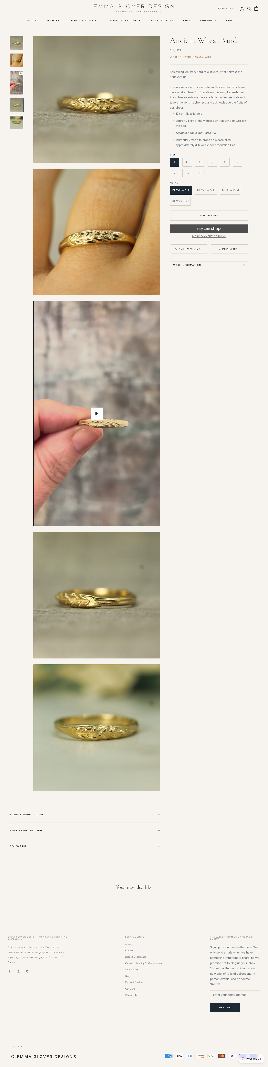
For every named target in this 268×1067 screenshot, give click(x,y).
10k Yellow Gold (181, 190)
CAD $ (15, 1046)
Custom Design (162, 20)
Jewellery (53, 20)
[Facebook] (9, 970)
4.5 (187, 162)
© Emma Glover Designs (44, 1056)
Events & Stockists (85, 20)
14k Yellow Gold (206, 190)
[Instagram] (18, 970)
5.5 (212, 162)
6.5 (237, 162)
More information (187, 265)
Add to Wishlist (191, 249)
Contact (232, 20)
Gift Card (130, 989)
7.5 (187, 172)
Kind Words (208, 20)
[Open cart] (256, 8)
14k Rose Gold (230, 190)
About (32, 20)
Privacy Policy (132, 995)
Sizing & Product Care (27, 814)
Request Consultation (135, 957)
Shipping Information (26, 830)
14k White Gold (180, 201)
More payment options (209, 236)
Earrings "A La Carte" (125, 20)
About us (129, 944)
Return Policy (131, 969)
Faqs (186, 20)
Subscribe (224, 1007)
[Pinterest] (27, 970)
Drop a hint (231, 249)
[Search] (249, 8)
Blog (127, 976)
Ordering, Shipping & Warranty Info (143, 963)
